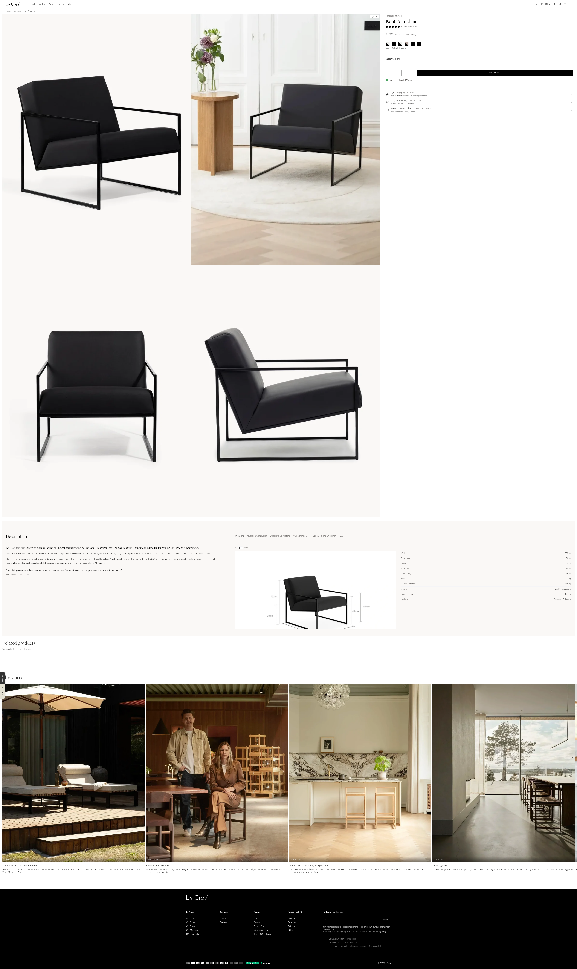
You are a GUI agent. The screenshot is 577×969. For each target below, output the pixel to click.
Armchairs (17, 11)
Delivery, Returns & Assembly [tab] (324, 536)
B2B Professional (193, 934)
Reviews (223, 922)
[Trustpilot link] (252, 963)
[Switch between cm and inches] (240, 547)
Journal (223, 918)
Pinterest (291, 926)
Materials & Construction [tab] (257, 536)
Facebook (292, 922)
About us (190, 918)
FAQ (256, 918)
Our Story (190, 922)
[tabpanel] (403, 595)
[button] (479, 94)
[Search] (555, 4)
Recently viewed (25, 649)
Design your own (393, 59)
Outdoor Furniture (56, 4)
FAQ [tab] (341, 536)
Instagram (292, 918)
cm (236, 548)
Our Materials (192, 930)
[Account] (560, 4)
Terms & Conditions (262, 934)
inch (246, 548)
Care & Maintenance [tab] (301, 536)
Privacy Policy (381, 932)
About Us (72, 4)
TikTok (290, 930)
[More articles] (572, 758)
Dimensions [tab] (239, 536)
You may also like (8, 649)
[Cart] (570, 4)
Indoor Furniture (39, 4)
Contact (257, 922)
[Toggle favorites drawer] (565, 4)
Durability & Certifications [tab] (280, 536)
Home (8, 11)
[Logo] (13, 4)
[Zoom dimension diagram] (315, 601)
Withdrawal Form (261, 930)
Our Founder (191, 926)
